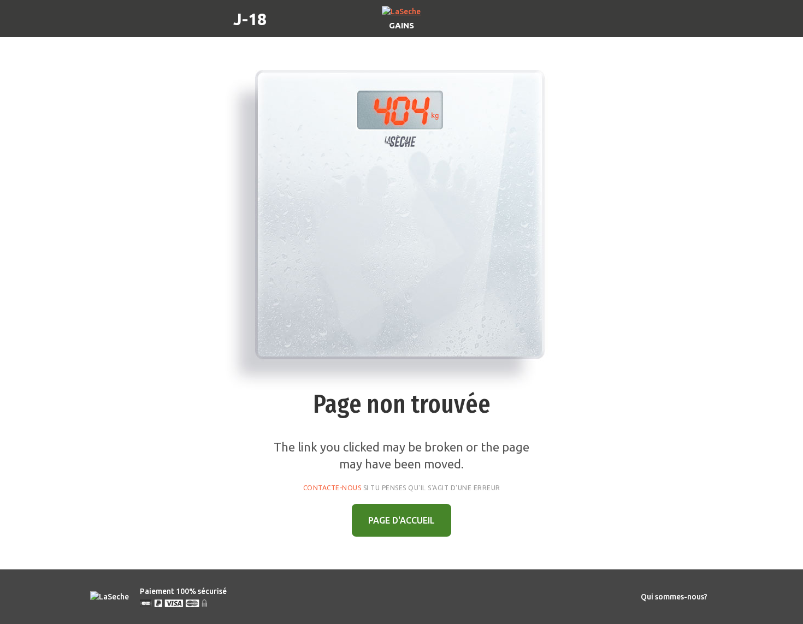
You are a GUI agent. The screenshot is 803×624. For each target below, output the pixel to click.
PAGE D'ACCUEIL (401, 520)
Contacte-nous (332, 487)
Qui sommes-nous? (674, 596)
